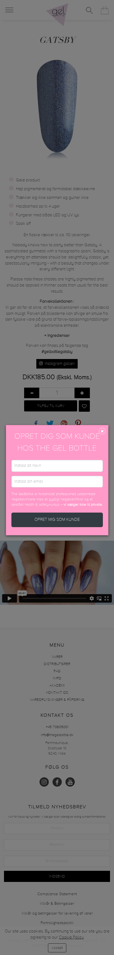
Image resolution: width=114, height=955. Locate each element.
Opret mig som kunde (57, 520)
